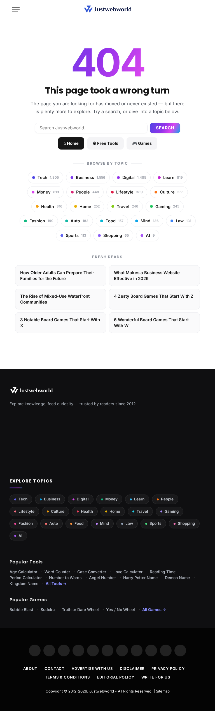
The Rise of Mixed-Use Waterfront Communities (55, 299)
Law (129, 523)
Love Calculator (127, 571)
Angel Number (102, 577)
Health (87, 511)
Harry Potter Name (140, 577)
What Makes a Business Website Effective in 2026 (147, 275)
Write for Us (155, 677)
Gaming (172, 511)
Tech (22, 499)
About (30, 668)
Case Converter (91, 571)
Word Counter (57, 571)
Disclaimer (132, 668)
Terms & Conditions (67, 677)
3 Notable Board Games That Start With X (60, 322)
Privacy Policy (168, 668)
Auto (53, 523)
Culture (57, 511)
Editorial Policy (115, 677)
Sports (155, 523)
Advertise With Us (92, 668)
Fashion (25, 523)
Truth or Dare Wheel (80, 609)
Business (52, 499)
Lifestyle (26, 511)
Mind (104, 523)
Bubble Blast (21, 609)
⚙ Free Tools (105, 143)
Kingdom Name (24, 583)
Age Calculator (23, 571)
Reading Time (163, 571)
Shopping (186, 523)
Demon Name (177, 577)
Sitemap (163, 691)
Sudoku (48, 609)
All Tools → (56, 583)
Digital (83, 499)
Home (114, 511)
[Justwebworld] (107, 9)
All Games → (154, 609)
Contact (54, 668)
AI (20, 535)
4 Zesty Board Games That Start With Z (153, 296)
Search (165, 127)
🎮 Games (142, 143)
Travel (142, 511)
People (167, 499)
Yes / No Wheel (120, 609)
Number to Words (65, 577)
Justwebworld (101, 691)
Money (111, 499)
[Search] (200, 9)
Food (78, 523)
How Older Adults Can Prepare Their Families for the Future (57, 275)
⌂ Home (71, 143)
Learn (139, 499)
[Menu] (16, 9)
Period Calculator (26, 577)
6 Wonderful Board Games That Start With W (151, 322)
